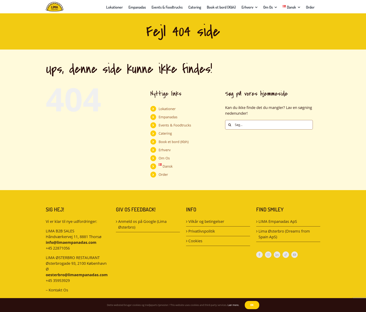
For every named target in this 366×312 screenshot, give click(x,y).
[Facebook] (259, 254)
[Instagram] (268, 254)
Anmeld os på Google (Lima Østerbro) (142, 224)
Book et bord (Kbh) (174, 141)
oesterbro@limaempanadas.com (77, 274)
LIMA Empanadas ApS (277, 221)
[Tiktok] (286, 254)
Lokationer (167, 108)
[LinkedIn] (277, 254)
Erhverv (165, 150)
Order (163, 174)
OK (252, 305)
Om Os (164, 158)
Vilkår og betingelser (206, 221)
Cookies (195, 240)
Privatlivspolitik (201, 231)
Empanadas (168, 117)
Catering (165, 133)
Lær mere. (233, 305)
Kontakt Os (58, 290)
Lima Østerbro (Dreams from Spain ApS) (284, 234)
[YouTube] (294, 254)
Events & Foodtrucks (175, 125)
